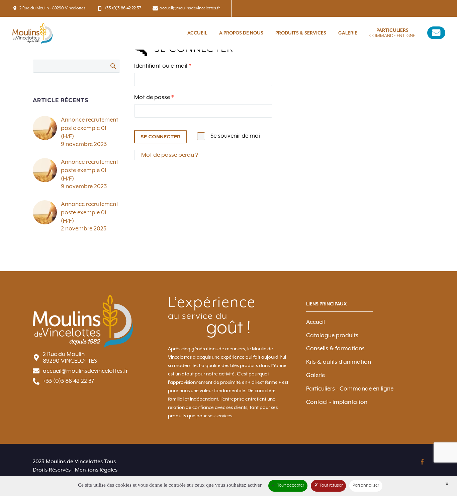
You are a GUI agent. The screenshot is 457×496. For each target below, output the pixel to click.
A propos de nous (241, 33)
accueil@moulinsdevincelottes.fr (190, 8)
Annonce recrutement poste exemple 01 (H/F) (89, 128)
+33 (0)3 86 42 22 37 (122, 8)
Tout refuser (330, 485)
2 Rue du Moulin (64, 354)
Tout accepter (290, 485)
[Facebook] (422, 462)
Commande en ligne (392, 33)
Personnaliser (366, 485)
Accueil (197, 33)
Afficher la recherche (113, 66)
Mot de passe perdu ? (169, 155)
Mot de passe (169, 97)
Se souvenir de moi (235, 136)
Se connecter (160, 137)
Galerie (347, 33)
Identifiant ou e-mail (177, 65)
